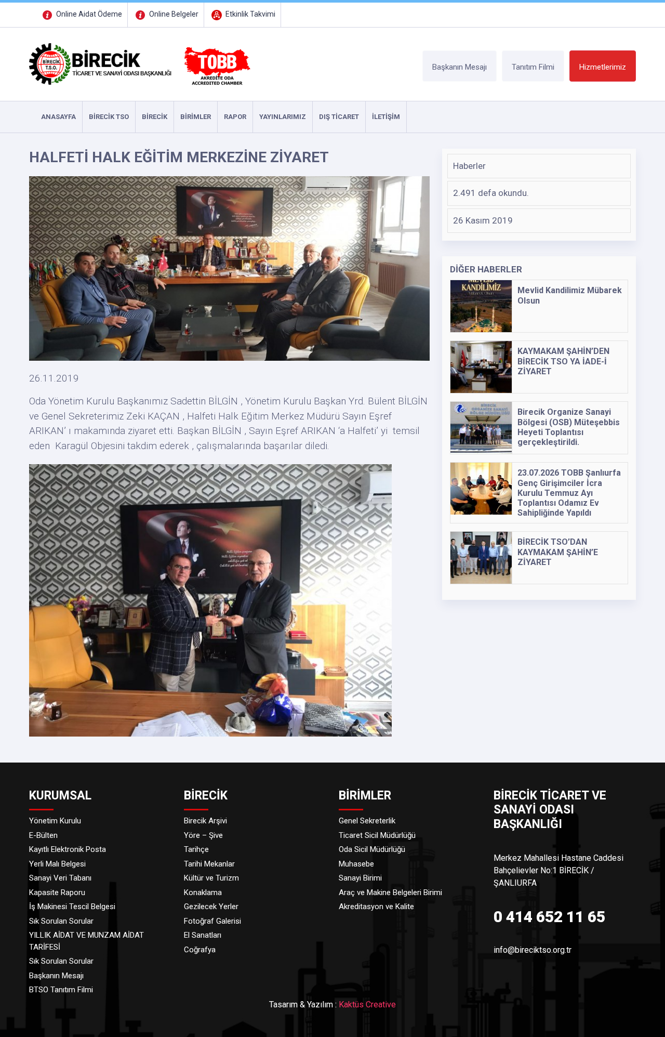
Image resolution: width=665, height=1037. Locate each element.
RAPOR (235, 117)
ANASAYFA (58, 117)
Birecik (154, 117)
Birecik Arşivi (205, 820)
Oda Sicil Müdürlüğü (372, 849)
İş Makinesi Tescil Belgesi (72, 906)
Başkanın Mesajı (459, 67)
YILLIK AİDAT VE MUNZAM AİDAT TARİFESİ (86, 941)
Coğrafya (200, 949)
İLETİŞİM (386, 117)
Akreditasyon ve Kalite (376, 906)
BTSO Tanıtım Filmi (61, 989)
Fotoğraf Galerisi (212, 921)
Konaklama (203, 892)
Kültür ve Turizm (211, 878)
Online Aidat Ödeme (88, 14)
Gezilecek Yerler (211, 906)
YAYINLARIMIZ (282, 117)
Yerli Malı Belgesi (57, 864)
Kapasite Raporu (57, 892)
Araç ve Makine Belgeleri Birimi (390, 892)
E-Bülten (43, 835)
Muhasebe (356, 864)
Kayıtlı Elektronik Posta (67, 849)
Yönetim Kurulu (55, 820)
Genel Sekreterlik (367, 820)
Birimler (195, 117)
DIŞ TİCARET (339, 117)
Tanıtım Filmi (533, 67)
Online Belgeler (173, 14)
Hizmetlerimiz (602, 67)
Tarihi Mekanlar (209, 864)
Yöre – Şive (203, 835)
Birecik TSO (109, 117)
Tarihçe (196, 849)
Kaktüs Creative (367, 1004)
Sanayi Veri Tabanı (60, 878)
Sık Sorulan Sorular (61, 921)
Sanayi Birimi (360, 878)
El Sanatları (202, 935)
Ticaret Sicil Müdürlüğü (377, 835)
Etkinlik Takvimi (249, 14)
